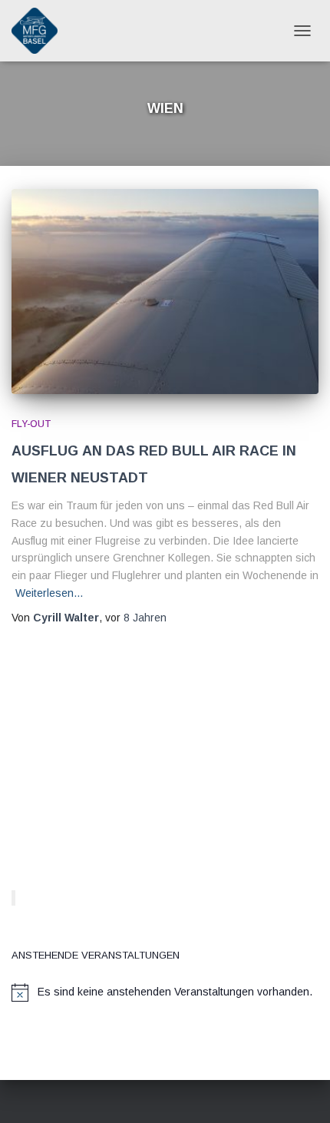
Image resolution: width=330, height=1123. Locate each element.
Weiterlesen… (49, 593)
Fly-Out (31, 424)
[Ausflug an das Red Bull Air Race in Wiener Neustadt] (165, 291)
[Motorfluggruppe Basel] (40, 31)
